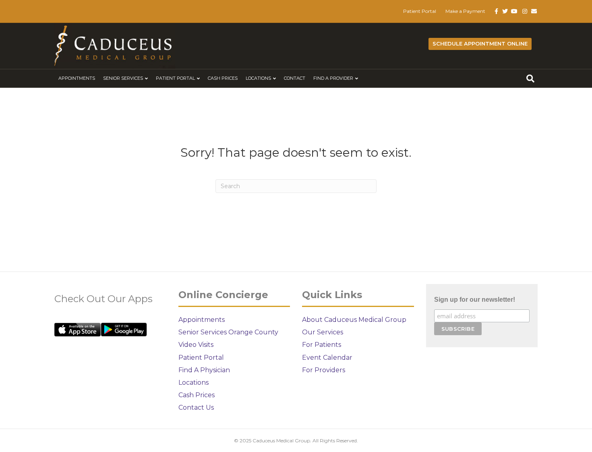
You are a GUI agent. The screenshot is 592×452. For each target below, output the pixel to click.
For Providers (323, 370)
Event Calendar (327, 357)
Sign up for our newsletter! (474, 299)
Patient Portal (419, 11)
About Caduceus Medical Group (354, 319)
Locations (258, 78)
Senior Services (123, 78)
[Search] (530, 78)
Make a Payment (465, 11)
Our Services (322, 332)
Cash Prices (223, 78)
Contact (294, 78)
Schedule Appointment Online (480, 43)
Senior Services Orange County (228, 332)
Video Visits (195, 344)
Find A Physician (204, 370)
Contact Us (196, 407)
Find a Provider (333, 78)
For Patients (321, 344)
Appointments (76, 78)
